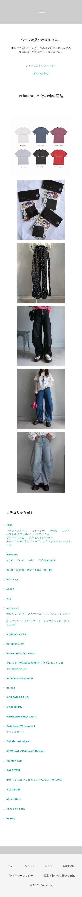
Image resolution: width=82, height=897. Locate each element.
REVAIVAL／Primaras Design (25, 751)
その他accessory (16, 668)
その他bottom (47, 560)
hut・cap (12, 579)
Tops (9, 525)
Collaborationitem (18, 741)
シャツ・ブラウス (16, 530)
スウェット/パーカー (41, 537)
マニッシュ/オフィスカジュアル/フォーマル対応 (34, 780)
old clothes (13, 799)
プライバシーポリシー (20, 875)
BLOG (48, 866)
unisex (10, 687)
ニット (66, 530)
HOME (10, 866)
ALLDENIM (13, 789)
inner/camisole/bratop (20, 653)
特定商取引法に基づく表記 (59, 875)
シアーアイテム (15, 537)
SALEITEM (13, 770)
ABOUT (29, 866)
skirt (31, 560)
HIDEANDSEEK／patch (21, 716)
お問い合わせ (41, 73)
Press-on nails (15, 808)
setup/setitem (15, 643)
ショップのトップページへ (41, 65)
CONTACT (69, 866)
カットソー (38, 530)
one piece (12, 608)
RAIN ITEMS (14, 707)
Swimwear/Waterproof (20, 726)
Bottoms (12, 554)
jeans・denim (15, 560)
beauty (10, 818)
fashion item (14, 760)
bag (8, 598)
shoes (10, 589)
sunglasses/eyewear (19, 678)
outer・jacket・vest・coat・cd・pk (29, 569)
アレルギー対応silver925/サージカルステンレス (34, 663)
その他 (53, 530)
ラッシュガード (15, 731)
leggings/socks (16, 634)
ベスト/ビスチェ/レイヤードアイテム (27, 534)
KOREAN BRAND (17, 697)
